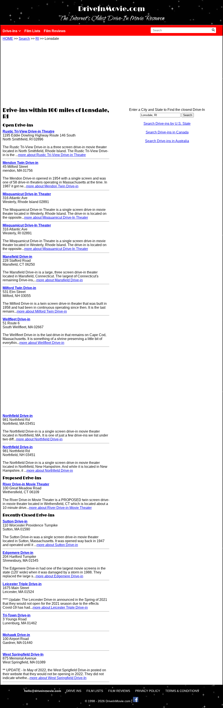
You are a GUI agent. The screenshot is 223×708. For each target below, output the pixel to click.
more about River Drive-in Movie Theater (60, 508)
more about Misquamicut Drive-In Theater (56, 217)
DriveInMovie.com (111, 9)
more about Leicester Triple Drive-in (60, 607)
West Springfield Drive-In (23, 654)
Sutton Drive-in (15, 521)
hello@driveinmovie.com (43, 691)
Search (24, 38)
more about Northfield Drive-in (39, 439)
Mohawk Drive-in (16, 635)
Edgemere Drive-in (18, 553)
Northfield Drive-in (18, 416)
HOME (8, 38)
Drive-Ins (10, 31)
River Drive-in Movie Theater (26, 484)
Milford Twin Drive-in (19, 288)
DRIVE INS (73, 691)
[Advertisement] (56, 73)
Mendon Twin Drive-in (20, 163)
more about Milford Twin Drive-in (42, 311)
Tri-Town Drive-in (16, 615)
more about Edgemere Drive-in (59, 576)
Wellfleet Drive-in (16, 319)
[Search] (213, 30)
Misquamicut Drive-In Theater (27, 194)
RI (37, 38)
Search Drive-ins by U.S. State (167, 123)
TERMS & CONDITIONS (182, 691)
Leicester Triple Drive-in (22, 584)
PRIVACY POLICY (147, 691)
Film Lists (32, 31)
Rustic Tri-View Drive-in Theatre (28, 131)
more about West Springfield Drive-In (58, 678)
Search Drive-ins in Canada (167, 132)
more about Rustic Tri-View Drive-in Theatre (52, 155)
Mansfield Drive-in (17, 256)
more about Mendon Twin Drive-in (52, 186)
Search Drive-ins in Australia (167, 141)
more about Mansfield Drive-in (59, 280)
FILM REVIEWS (119, 691)
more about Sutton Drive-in (57, 545)
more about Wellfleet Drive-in (41, 343)
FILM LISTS (94, 691)
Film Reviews (55, 31)
